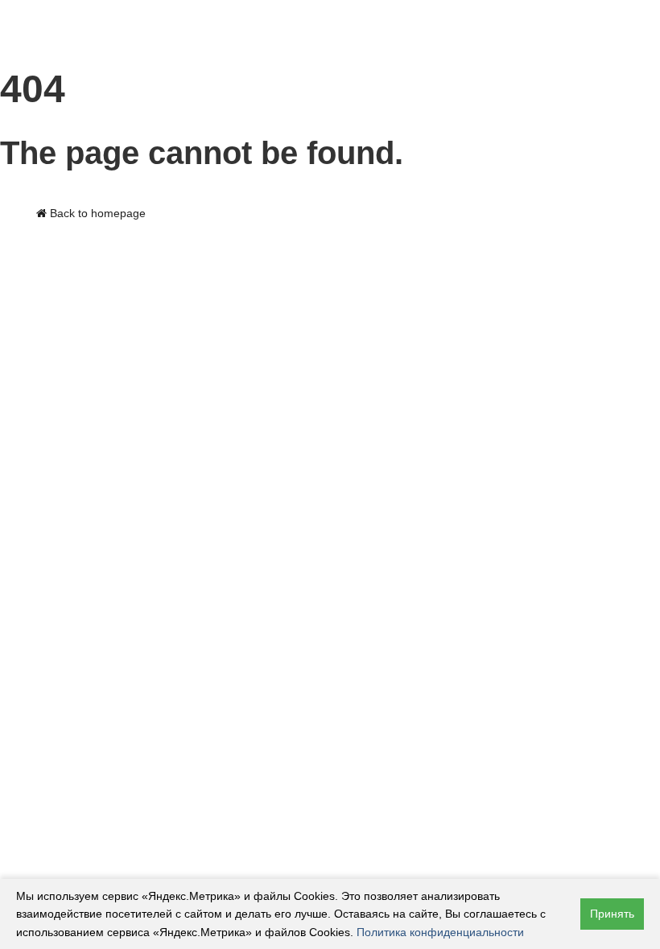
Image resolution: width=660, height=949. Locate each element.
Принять (612, 913)
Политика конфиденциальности (440, 932)
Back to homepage (96, 213)
